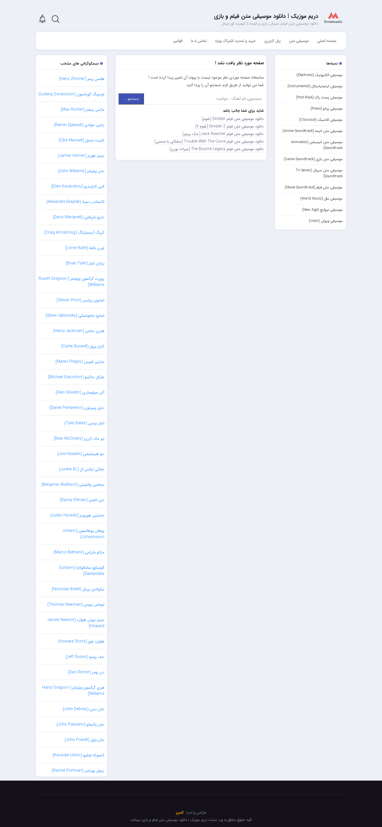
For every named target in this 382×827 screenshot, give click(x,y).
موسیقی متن (299, 41)
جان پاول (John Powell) (84, 740)
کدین (180, 813)
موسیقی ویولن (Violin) (326, 221)
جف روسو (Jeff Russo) (85, 657)
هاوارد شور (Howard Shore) (81, 641)
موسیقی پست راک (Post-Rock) (319, 97)
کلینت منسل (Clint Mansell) (81, 140)
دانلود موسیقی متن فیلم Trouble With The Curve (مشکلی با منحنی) (209, 141)
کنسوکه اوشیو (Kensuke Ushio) (78, 755)
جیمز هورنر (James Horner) (81, 156)
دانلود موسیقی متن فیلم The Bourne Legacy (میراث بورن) (216, 149)
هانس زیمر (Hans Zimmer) (81, 79)
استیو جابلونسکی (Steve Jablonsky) (75, 315)
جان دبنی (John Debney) (83, 709)
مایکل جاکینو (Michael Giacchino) (76, 377)
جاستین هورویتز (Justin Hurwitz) (77, 515)
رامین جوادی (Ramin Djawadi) (79, 125)
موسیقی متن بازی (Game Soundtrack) (313, 159)
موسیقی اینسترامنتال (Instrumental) (315, 86)
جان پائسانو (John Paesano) (80, 724)
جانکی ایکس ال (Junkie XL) (81, 469)
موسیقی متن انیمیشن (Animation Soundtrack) (317, 145)
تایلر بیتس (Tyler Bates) (84, 423)
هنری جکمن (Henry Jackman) (78, 331)
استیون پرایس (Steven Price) (80, 300)
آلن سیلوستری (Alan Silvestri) (80, 392)
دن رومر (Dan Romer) (86, 672)
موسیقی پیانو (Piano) (326, 109)
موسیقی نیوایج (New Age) (322, 210)
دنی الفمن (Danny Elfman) (82, 500)
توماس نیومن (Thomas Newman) (75, 604)
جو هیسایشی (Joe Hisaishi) (80, 454)
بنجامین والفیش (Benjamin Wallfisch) (72, 485)
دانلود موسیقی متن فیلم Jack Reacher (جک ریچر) (223, 134)
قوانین (177, 41)
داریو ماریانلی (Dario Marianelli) (78, 217)
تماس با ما (199, 41)
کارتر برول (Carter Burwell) (82, 346)
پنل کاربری (272, 41)
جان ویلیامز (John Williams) (81, 171)
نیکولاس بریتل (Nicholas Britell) (78, 589)
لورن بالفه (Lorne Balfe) (84, 248)
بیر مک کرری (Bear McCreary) (79, 438)
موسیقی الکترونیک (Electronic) (319, 75)
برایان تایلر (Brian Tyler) (85, 263)
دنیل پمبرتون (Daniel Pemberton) (76, 408)
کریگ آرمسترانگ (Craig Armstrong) (74, 232)
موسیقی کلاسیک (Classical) (321, 120)
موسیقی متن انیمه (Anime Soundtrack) (312, 131)
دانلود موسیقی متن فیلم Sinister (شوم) (233, 119)
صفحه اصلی (326, 41)
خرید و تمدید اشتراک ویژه (235, 41)
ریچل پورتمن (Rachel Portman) (78, 770)
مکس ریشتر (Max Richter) (82, 109)
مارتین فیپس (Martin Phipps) (79, 362)
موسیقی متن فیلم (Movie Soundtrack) (314, 187)
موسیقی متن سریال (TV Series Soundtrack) (319, 173)
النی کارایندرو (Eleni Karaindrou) (77, 186)
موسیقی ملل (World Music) (321, 199)
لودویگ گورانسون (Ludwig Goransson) (71, 94)
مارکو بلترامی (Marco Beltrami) (78, 552)
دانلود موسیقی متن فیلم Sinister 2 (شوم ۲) (229, 126)
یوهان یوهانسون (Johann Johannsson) (83, 534)
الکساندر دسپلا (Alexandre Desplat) (75, 202)
